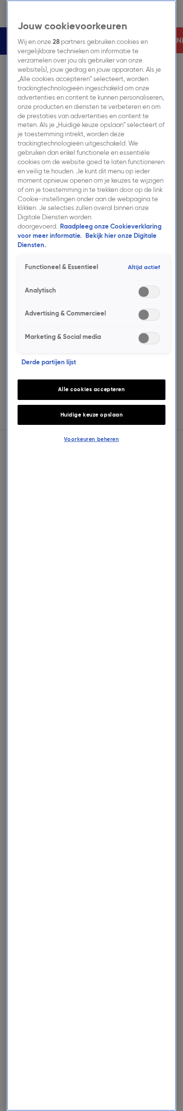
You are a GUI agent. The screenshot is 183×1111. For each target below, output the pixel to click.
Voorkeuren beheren (91, 439)
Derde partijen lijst (48, 362)
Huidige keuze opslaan (92, 414)
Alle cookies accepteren (91, 389)
